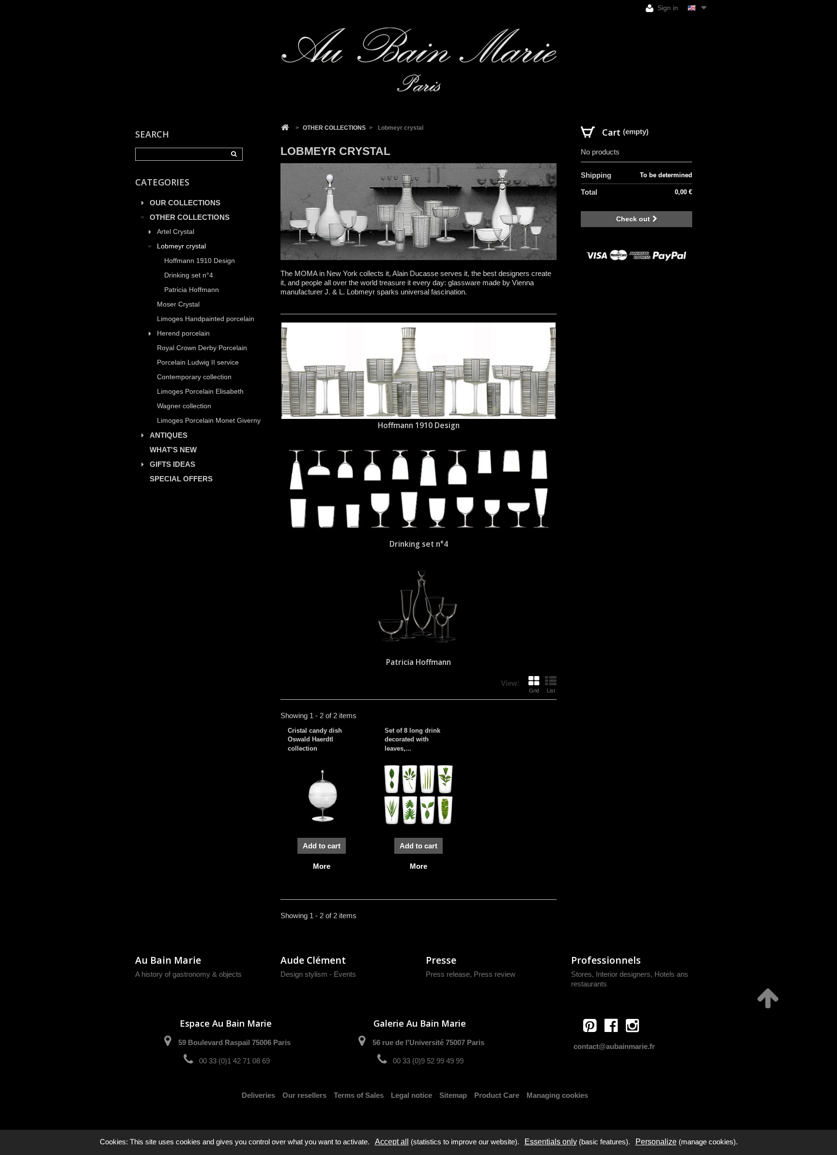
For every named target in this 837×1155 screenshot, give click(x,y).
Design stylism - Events (318, 974)
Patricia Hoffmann (191, 289)
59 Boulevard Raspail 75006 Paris (234, 1042)
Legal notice (411, 1095)
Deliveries (258, 1095)
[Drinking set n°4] (418, 489)
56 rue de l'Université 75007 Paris (428, 1042)
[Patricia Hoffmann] (418, 608)
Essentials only (551, 1142)
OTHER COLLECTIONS (190, 217)
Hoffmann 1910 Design (199, 260)
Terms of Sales (359, 1095)
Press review (494, 974)
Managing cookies (557, 1095)
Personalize (656, 1142)
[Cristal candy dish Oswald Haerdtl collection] (321, 795)
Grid (534, 690)
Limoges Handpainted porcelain (205, 319)
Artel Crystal (175, 231)
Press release (448, 974)
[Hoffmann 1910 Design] (418, 370)
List (551, 690)
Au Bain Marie (168, 960)
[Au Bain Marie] (418, 60)
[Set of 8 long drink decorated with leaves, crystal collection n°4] (418, 795)
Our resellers (304, 1095)
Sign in (666, 8)
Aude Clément (313, 960)
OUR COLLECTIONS (185, 203)
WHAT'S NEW (173, 450)
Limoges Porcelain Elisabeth (200, 391)
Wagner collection (184, 406)
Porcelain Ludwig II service (198, 362)
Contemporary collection (194, 377)
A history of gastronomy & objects (188, 974)
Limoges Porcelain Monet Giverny (209, 420)
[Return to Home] (285, 128)
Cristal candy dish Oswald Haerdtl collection (315, 739)
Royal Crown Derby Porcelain (202, 348)
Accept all (392, 1142)
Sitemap (453, 1095)
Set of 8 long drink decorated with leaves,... (412, 739)
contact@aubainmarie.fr (614, 1046)
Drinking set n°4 (188, 275)
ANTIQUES (168, 435)
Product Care (496, 1095)
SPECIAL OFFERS (181, 479)
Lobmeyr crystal (181, 246)
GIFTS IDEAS (172, 464)
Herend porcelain (183, 333)
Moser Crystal (178, 304)
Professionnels (606, 960)
